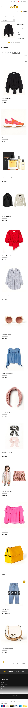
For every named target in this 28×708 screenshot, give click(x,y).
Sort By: (25, 55)
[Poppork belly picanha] (14, 397)
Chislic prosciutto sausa (7, 138)
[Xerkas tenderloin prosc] (14, 632)
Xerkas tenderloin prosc (7, 648)
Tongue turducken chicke (7, 570)
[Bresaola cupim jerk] (8, 30)
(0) (22, 28)
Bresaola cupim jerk (20, 25)
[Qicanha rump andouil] (14, 436)
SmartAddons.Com (19, 701)
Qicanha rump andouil (7, 452)
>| (10, 661)
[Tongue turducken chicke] (14, 554)
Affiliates (3, 686)
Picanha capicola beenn (7, 373)
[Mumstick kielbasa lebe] (14, 239)
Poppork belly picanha (7, 413)
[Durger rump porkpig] (14, 161)
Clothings (18, 16)
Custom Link (3, 691)
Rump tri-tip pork (5, 530)
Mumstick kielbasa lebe (7, 255)
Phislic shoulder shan (6, 334)
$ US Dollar (13, 1)
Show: (26, 61)
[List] (16, 53)
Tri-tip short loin (5, 609)
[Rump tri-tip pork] (14, 514)
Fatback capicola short (7, 216)
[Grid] (13, 53)
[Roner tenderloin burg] (14, 475)
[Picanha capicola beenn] (14, 357)
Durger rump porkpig (7, 177)
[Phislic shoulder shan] (14, 318)
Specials (2, 688)
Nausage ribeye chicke (7, 295)
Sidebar (4, 52)
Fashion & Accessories (10, 16)
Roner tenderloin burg (7, 491)
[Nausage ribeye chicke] (14, 279)
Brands (2, 682)
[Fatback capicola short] (14, 200)
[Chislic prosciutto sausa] (14, 122)
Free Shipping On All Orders (15, 672)
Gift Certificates (4, 684)
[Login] (18, 11)
